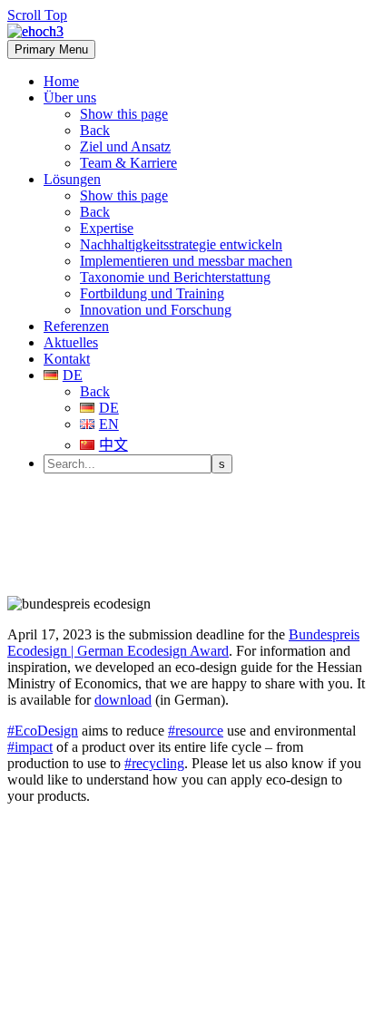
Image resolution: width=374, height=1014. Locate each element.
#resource (195, 730)
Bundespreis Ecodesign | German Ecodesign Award (183, 642)
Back (95, 130)
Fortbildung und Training (152, 293)
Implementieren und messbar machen (186, 260)
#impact (30, 747)
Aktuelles (71, 342)
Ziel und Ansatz (125, 146)
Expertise (106, 228)
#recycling (154, 763)
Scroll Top (37, 15)
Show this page (124, 114)
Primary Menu (51, 49)
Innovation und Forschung (155, 309)
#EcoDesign (42, 730)
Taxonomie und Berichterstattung (175, 277)
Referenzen (76, 326)
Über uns (70, 97)
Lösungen (72, 179)
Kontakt (67, 358)
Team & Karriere (128, 163)
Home (61, 81)
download (123, 699)
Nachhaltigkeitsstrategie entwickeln (181, 244)
